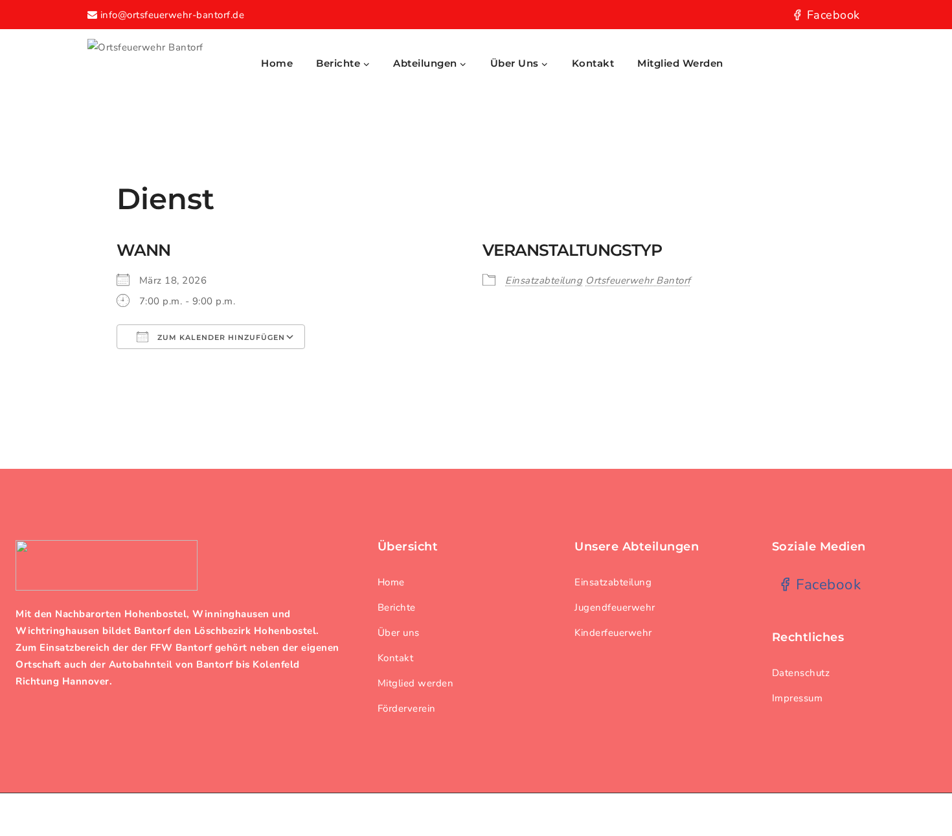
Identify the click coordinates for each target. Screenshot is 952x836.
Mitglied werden (680, 63)
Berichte (397, 607)
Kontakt (593, 63)
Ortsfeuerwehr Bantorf (638, 280)
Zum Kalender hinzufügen (220, 337)
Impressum (797, 698)
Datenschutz (801, 672)
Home (277, 63)
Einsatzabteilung (543, 280)
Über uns (399, 632)
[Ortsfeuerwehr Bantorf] (165, 63)
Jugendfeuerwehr (614, 607)
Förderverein (407, 708)
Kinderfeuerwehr (613, 632)
